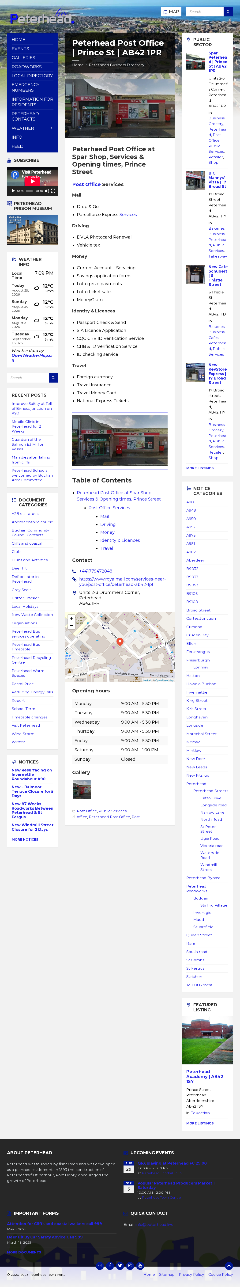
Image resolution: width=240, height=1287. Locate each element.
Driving (108, 524)
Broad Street (198, 610)
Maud (198, 919)
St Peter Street (208, 829)
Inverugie (202, 912)
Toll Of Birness (199, 985)
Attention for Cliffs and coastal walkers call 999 (54, 1224)
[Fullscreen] (53, 191)
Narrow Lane (212, 812)
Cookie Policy (220, 1274)
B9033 (192, 577)
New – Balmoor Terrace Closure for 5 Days (32, 791)
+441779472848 (95, 571)
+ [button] (71, 618)
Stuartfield (203, 927)
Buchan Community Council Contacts (30, 532)
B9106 (192, 593)
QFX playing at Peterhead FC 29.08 (172, 1163)
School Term (23, 708)
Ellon (191, 643)
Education (200, 1113)
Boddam (201, 898)
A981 (190, 543)
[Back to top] (229, 1266)
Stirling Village (213, 905)
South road (196, 951)
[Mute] (47, 191)
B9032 (192, 568)
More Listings (200, 468)
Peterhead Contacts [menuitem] (25, 116)
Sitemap (167, 1274)
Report (18, 700)
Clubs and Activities (30, 560)
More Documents (24, 1252)
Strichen (194, 976)
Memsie (193, 742)
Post (136, 817)
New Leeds (196, 767)
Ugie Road (210, 838)
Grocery (216, 123)
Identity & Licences (120, 540)
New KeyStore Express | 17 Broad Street (218, 374)
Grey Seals (21, 590)
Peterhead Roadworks (196, 888)
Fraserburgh (198, 660)
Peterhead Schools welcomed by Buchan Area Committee (32, 475)
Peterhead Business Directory (116, 65)
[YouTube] (140, 1266)
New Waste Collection (32, 614)
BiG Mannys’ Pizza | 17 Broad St (217, 180)
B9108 (192, 602)
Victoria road (212, 845)
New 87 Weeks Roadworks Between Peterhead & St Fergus (32, 811)
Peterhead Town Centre (161, 1197)
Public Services (113, 811)
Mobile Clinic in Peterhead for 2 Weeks (26, 426)
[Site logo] (42, 23)
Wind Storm (23, 734)
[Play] (13, 191)
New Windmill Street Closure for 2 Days (32, 827)
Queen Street (199, 935)
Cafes (213, 337)
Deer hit (19, 568)
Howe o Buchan (201, 684)
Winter (18, 742)
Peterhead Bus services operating (28, 633)
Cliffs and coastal (27, 543)
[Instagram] (130, 1266)
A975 (191, 535)
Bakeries (217, 228)
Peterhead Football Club (162, 1173)
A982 (191, 552)
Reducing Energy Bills (32, 692)
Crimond (194, 627)
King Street (197, 700)
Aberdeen (195, 560)
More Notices (25, 839)
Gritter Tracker (25, 598)
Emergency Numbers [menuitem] (25, 87)
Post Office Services (109, 507)
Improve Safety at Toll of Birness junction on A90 (32, 408)
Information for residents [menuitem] (32, 102)
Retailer (216, 157)
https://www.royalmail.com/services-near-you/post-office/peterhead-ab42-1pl (122, 582)
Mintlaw (193, 750)
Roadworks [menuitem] (27, 66)
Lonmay (200, 667)
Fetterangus (198, 651)
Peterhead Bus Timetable (26, 646)
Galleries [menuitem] (23, 57)
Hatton (193, 675)
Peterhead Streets (210, 791)
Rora (190, 943)
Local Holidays (25, 606)
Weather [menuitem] (23, 128)
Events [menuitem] (20, 48)
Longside (194, 725)
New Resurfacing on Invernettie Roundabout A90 (32, 774)
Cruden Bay (197, 635)
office (82, 817)
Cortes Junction (201, 618)
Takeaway (218, 256)
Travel (106, 548)
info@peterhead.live (154, 1224)
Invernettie (196, 692)
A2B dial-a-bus (25, 513)
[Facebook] (110, 1266)
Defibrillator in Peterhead (25, 579)
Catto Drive (210, 798)
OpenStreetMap (164, 680)
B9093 (192, 585)
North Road (211, 819)
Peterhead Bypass (203, 878)
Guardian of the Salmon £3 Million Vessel (28, 444)
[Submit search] (228, 11)
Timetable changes (29, 717)
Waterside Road (209, 855)
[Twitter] (120, 1266)
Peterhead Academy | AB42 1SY (204, 1076)
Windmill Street (208, 867)
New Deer (195, 758)
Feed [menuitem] (17, 146)
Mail (104, 516)
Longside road (213, 805)
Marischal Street (201, 734)
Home (78, 65)
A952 (190, 527)
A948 (191, 510)
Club (16, 551)
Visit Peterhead (26, 725)
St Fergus (195, 968)
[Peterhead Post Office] (82, 797)
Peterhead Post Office (109, 817)
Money (107, 532)
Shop (213, 162)
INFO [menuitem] (17, 137)
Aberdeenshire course (32, 522)
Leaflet (147, 680)
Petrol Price (23, 684)
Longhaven (197, 717)
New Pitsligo (197, 775)
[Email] (100, 1266)
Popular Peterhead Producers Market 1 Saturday (176, 1185)
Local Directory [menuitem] (32, 75)
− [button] (71, 625)
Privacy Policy (191, 1274)
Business (217, 118)
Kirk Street (196, 708)
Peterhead (196, 784)
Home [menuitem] (18, 39)
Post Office (86, 184)
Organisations (24, 623)
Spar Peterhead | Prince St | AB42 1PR (218, 62)
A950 (191, 518)
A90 (190, 502)
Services (128, 214)
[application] (32, 181)
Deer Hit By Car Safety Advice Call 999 (45, 1237)
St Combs (195, 960)
